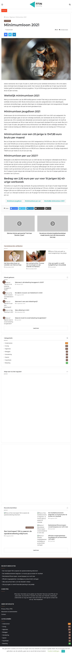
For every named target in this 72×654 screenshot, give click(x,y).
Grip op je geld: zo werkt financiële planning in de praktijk (18, 584)
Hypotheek (8, 360)
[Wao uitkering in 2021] (9, 312)
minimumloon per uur (33, 201)
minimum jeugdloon (15, 201)
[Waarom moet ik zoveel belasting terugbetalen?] (9, 321)
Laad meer (36, 328)
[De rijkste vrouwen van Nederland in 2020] (9, 295)
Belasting (7, 363)
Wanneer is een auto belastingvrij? (26, 301)
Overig (7, 346)
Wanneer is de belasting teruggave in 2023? (29, 282)
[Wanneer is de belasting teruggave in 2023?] (9, 286)
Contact (3, 614)
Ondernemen (8, 343)
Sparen (7, 357)
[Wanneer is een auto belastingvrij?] (9, 304)
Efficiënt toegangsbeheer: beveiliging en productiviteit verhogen (57, 537)
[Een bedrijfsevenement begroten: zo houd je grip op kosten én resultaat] (42, 517)
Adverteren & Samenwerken (9, 611)
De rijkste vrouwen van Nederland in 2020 (28, 293)
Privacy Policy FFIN (6, 609)
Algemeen (12, 17)
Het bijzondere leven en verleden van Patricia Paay (12, 264)
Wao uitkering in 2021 (22, 310)
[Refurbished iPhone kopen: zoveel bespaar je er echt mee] (42, 529)
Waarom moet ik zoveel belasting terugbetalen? (30, 318)
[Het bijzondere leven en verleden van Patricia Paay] (14, 256)
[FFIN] (36, 4)
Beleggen (7, 351)
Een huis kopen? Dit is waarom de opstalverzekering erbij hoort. (20, 571)
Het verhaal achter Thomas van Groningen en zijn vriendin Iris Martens (35, 264)
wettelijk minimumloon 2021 (55, 201)
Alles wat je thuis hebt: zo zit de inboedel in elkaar (16, 581)
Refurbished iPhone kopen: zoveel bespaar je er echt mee (58, 526)
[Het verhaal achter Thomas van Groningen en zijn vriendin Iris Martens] (36, 256)
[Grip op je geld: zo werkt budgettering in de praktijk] (58, 256)
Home (7, 17)
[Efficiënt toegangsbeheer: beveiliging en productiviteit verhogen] (42, 540)
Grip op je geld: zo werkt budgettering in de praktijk (57, 264)
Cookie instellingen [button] (53, 651)
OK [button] (63, 651)
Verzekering (8, 354)
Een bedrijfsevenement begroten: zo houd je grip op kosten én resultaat (57, 514)
